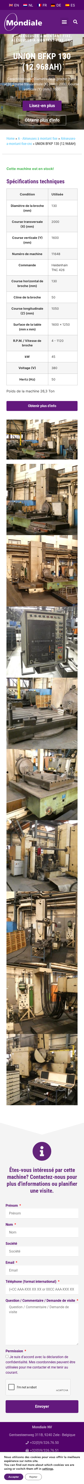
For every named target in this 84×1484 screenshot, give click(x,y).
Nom (10, 1225)
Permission (15, 1351)
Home (10, 138)
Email (10, 1263)
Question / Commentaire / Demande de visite (41, 1301)
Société (11, 1244)
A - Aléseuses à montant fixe (41, 36)
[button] (64, 22)
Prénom (12, 1206)
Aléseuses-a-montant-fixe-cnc (42, 40)
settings (47, 1469)
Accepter (13, 1477)
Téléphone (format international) (31, 1282)
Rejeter (33, 1477)
